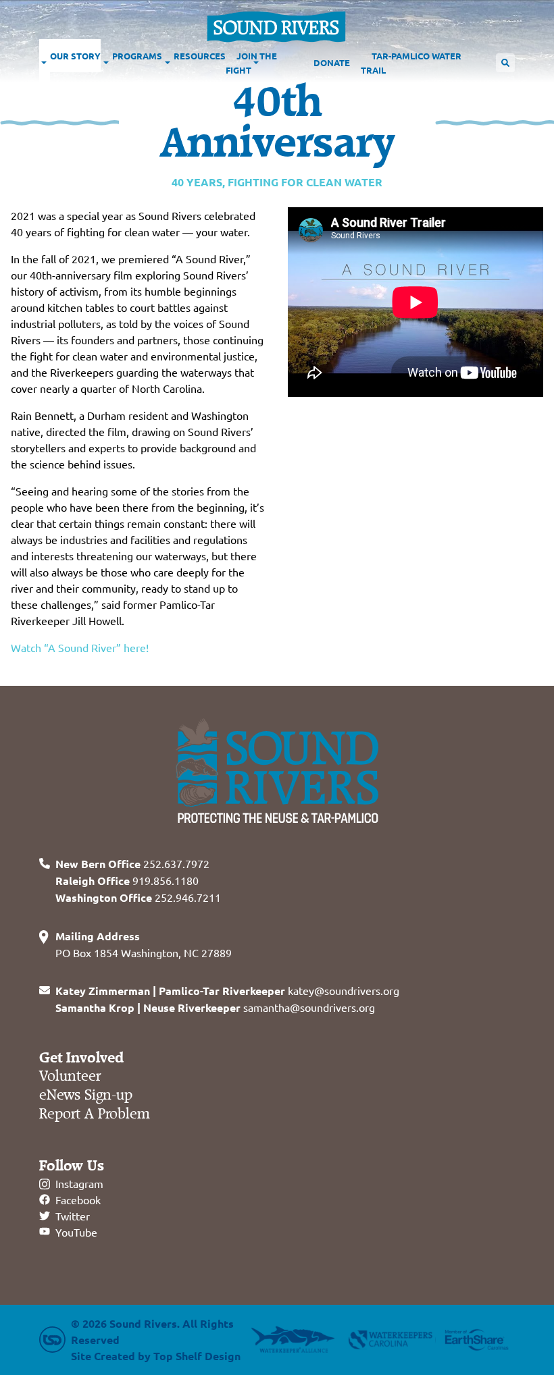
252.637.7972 (132, 863)
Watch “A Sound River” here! (80, 647)
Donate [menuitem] (331, 62)
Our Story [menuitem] (75, 55)
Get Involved (81, 1058)
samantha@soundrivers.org (215, 1007)
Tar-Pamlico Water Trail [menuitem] (411, 63)
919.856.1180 (127, 880)
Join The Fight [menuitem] (251, 63)
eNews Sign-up (85, 1095)
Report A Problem (94, 1114)
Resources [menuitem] (200, 55)
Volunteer (70, 1076)
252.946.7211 (138, 897)
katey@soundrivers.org (227, 990)
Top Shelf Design (197, 1356)
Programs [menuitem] (137, 55)
